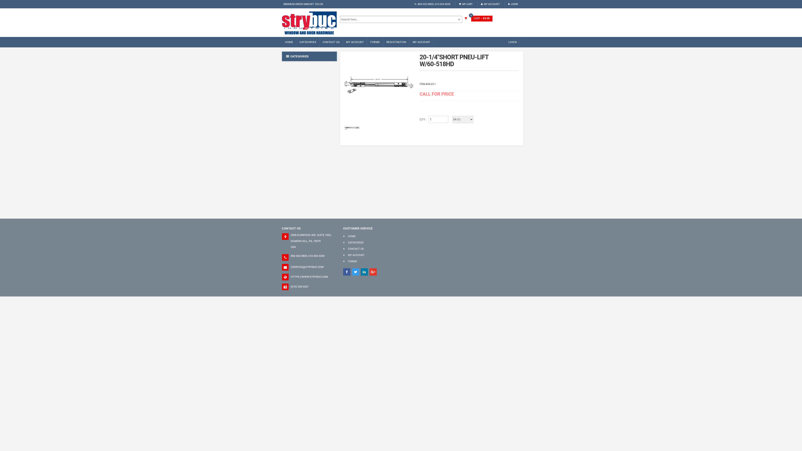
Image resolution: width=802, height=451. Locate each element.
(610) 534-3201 (300, 286)
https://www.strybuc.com (309, 276)
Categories (307, 42)
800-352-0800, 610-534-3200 (434, 4)
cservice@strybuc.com (307, 267)
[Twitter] (355, 272)
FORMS (375, 42)
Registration (396, 42)
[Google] (373, 272)
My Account (492, 4)
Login (514, 4)
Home (289, 42)
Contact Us (331, 42)
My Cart (467, 4)
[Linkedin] (364, 272)
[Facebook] (346, 272)
